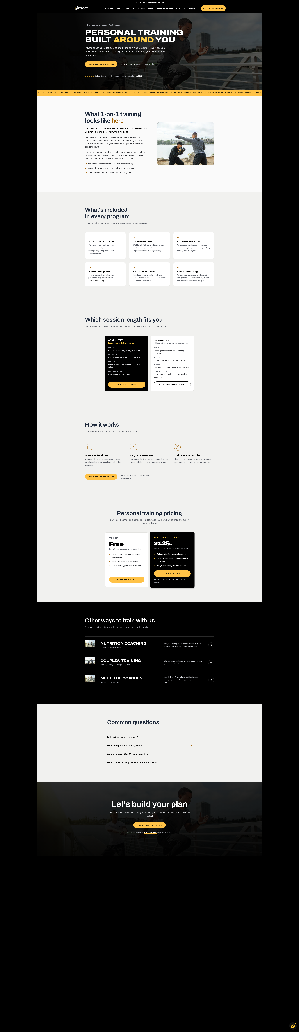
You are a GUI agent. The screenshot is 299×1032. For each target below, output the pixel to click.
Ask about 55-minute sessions (172, 384)
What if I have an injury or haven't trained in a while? (149, 763)
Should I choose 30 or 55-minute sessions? (149, 754)
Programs (109, 8)
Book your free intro (101, 64)
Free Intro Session (213, 8)
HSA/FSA (142, 8)
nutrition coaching (96, 281)
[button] (293, 1026)
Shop (178, 8)
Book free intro (126, 579)
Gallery (151, 8)
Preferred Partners (165, 8)
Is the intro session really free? (149, 737)
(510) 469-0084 (190, 8)
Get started (172, 574)
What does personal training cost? (149, 745)
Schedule (130, 8)
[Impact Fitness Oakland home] (81, 8)
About (120, 8)
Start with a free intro (127, 384)
